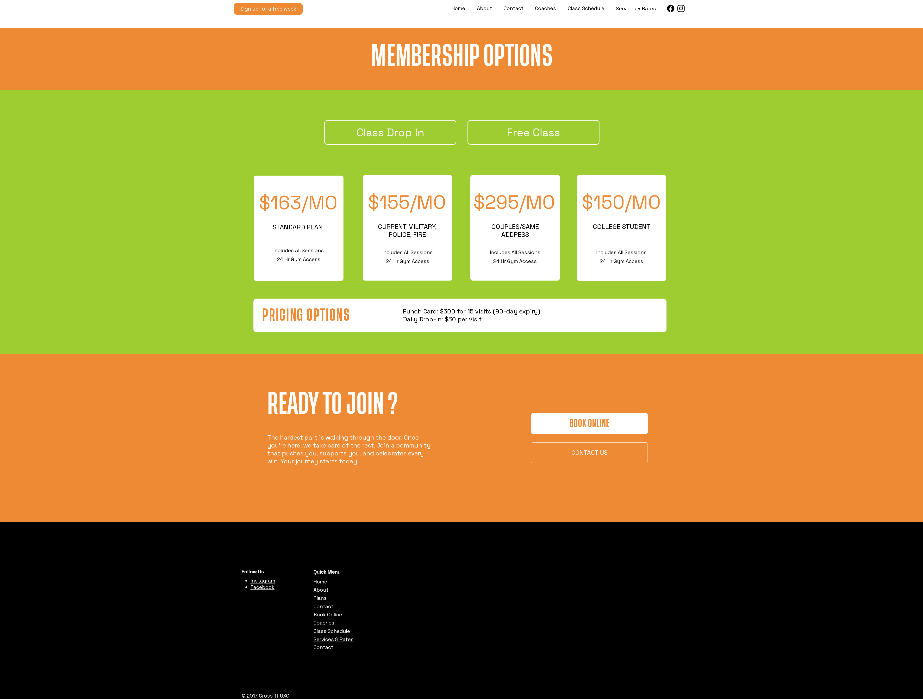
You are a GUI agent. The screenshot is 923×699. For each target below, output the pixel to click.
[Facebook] (670, 8)
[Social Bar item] (681, 8)
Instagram (262, 580)
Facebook (262, 587)
